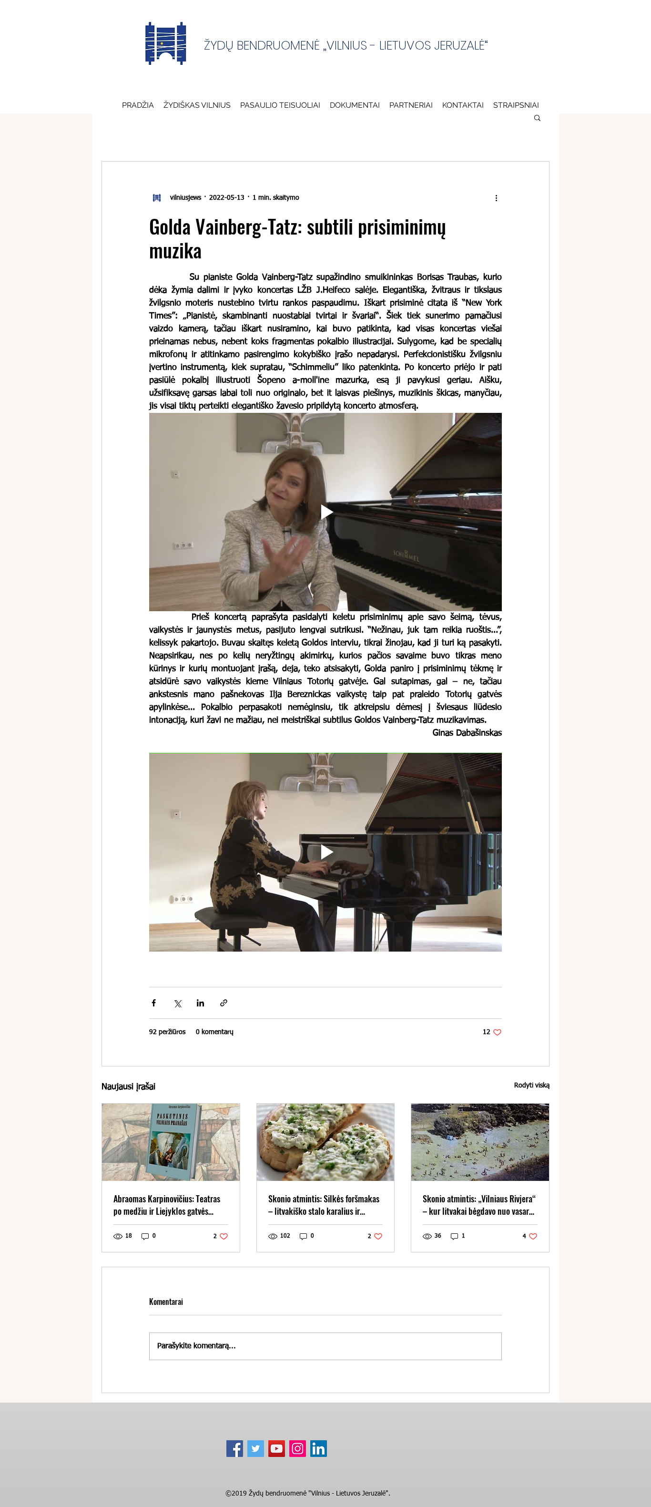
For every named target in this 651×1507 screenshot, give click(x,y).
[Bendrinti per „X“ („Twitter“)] (177, 1002)
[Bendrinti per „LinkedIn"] (200, 1002)
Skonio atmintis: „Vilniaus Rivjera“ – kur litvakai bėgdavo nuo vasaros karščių (479, 1204)
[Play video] (325, 512)
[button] (355, 105)
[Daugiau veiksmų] (496, 198)
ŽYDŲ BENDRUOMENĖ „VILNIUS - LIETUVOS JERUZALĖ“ (346, 45)
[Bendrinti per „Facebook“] (153, 1002)
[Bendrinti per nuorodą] (223, 1002)
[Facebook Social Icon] (234, 1448)
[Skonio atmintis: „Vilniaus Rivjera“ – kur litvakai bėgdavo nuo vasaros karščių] (480, 1142)
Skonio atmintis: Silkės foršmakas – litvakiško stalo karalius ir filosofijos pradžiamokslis (323, 1204)
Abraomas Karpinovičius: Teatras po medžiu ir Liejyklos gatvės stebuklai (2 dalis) (166, 1204)
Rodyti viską (531, 1085)
